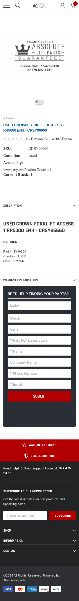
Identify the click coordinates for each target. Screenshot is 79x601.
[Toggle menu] (6, 5)
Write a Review (62, 138)
